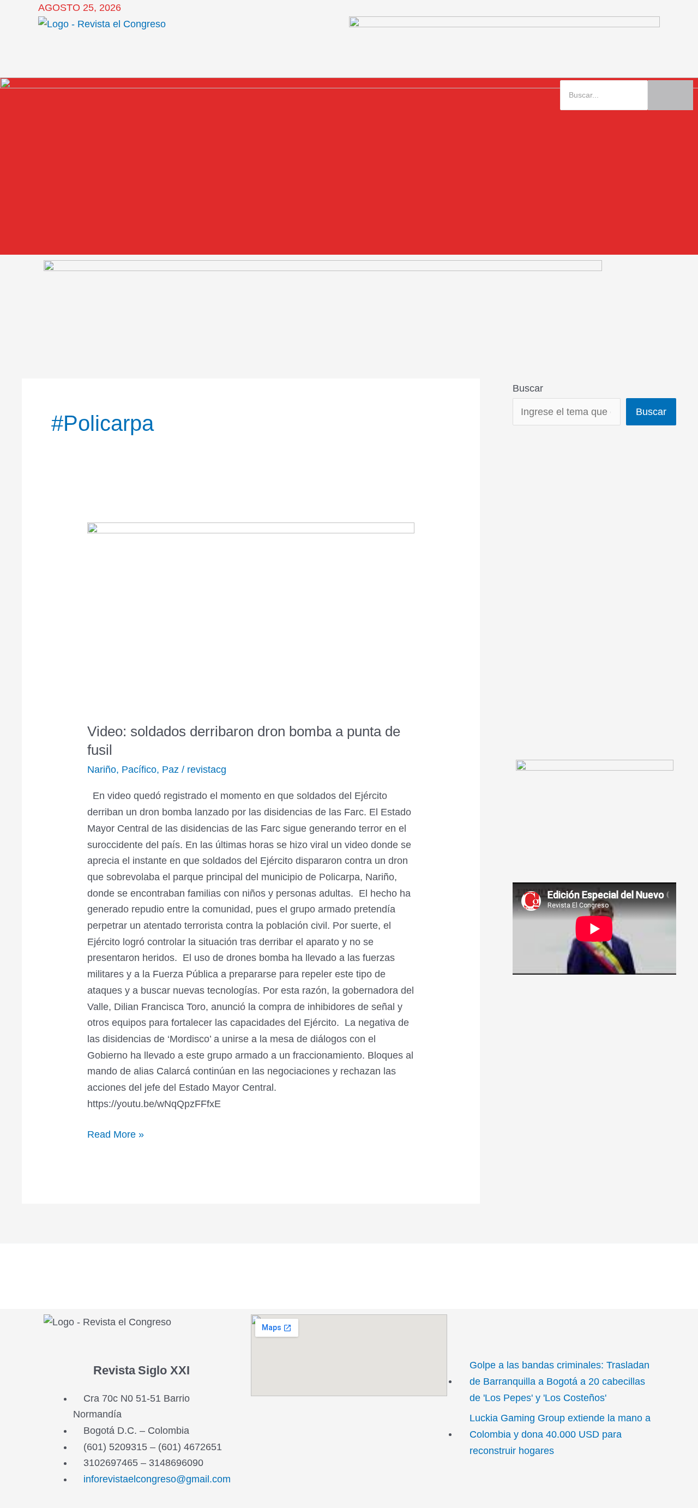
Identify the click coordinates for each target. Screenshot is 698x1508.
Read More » (115, 1133)
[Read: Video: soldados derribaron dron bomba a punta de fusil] (250, 615)
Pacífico (139, 769)
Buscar (528, 388)
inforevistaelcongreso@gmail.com (157, 1479)
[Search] (670, 95)
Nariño (101, 769)
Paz (170, 769)
